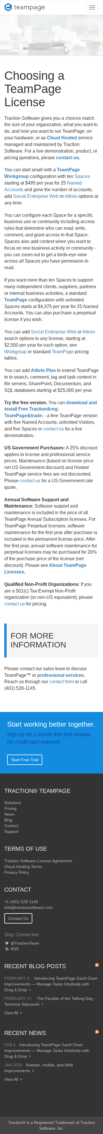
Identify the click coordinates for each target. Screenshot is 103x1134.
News (9, 814)
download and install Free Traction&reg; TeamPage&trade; (50, 409)
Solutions (12, 802)
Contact (11, 825)
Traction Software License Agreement (38, 860)
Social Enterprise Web (36, 196)
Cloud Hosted (62, 137)
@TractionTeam (24, 943)
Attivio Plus (43, 370)
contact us (67, 157)
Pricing (10, 808)
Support (11, 831)
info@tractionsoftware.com (28, 907)
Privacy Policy (16, 872)
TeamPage (15, 299)
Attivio (71, 196)
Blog (8, 820)
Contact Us (18, 918)
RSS (14, 949)
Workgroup (15, 351)
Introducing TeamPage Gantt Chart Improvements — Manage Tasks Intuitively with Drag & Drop (51, 984)
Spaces (82, 176)
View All (11, 1012)
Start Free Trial (24, 759)
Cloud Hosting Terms (23, 866)
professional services (60, 675)
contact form (61, 681)
